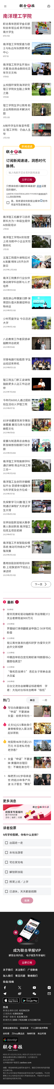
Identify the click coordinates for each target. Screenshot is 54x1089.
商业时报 (42, 1033)
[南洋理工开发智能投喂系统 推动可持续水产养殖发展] (41, 548)
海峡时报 (31, 1033)
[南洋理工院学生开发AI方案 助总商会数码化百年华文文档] (41, 70)
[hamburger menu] (5, 6)
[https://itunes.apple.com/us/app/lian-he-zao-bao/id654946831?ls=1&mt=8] (11, 1000)
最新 (10, 602)
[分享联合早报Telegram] (5, 993)
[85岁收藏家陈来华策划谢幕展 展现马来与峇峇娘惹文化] (41, 426)
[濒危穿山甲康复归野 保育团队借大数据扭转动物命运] (41, 304)
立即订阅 (27, 962)
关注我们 (20, 969)
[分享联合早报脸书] (5, 987)
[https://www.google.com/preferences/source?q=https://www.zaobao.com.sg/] (10, 1039)
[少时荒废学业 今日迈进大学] (41, 324)
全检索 (6, 1033)
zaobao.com (25, 1062)
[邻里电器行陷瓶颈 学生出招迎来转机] (41, 365)
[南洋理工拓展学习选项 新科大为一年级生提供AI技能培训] (41, 222)
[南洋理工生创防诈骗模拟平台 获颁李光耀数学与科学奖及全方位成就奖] (41, 487)
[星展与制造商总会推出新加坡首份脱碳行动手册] (41, 446)
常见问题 (20, 975)
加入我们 (8, 975)
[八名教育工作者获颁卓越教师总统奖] (41, 344)
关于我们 (8, 969)
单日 (32, 700)
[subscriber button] (48, 6)
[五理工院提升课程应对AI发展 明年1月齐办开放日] (41, 263)
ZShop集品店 (18, 1033)
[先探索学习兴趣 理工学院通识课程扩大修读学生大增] (41, 507)
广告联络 (33, 969)
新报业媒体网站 (10, 1027)
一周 (44, 700)
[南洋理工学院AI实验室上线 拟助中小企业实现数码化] (41, 243)
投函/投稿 (8, 981)
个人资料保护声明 (39, 1027)
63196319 (24, 1010)
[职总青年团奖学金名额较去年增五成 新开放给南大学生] (41, 29)
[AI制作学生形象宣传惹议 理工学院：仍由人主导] (41, 131)
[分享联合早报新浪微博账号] (19, 993)
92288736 (35, 1019)
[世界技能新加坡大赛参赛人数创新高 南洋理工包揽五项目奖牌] (41, 528)
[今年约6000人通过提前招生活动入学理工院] (41, 406)
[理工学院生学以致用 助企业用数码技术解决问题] (41, 111)
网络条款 (24, 1027)
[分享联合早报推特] (19, 987)
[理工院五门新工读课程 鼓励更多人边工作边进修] (41, 385)
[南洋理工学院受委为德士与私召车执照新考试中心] (41, 50)
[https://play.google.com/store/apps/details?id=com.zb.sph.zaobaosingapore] (30, 1000)
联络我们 (33, 975)
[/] (27, 6)
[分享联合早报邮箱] (49, 993)
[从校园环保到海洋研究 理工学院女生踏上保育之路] (41, 90)
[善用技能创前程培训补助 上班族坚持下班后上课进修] (41, 568)
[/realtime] (17, 602)
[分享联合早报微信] (34, 993)
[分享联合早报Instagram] (49, 987)
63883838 (18, 1013)
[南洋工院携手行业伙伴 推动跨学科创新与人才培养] (41, 283)
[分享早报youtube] (34, 987)
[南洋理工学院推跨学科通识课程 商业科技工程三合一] (41, 467)
